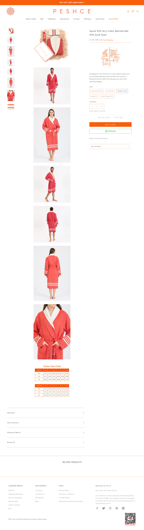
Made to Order (31, 19)
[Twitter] (112, 138)
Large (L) (94, 96)
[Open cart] (133, 11)
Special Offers (113, 19)
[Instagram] (110, 508)
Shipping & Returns (13, 432)
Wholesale (39, 498)
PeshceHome (64, 19)
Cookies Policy (64, 498)
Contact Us (39, 494)
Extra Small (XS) (97, 91)
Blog (37, 501)
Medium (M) (122, 91)
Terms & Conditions (66, 494)
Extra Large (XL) (107, 96)
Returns (11, 490)
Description (11, 413)
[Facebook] (109, 138)
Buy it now (110, 125)
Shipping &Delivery (15, 494)
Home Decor (100, 19)
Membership (13, 501)
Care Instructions (12, 423)
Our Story (38, 490)
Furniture (76, 19)
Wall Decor (87, 19)
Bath (41, 19)
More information (96, 146)
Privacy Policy (64, 490)
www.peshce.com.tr (103, 503)
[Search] (138, 11)
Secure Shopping (15, 498)
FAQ (9, 508)
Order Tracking (14, 505)
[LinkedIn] (123, 508)
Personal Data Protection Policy (71, 501)
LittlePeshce (52, 19)
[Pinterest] (115, 138)
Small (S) (110, 91)
